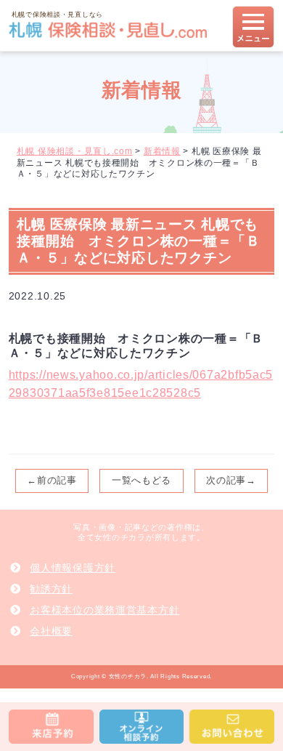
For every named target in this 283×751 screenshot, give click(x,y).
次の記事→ (231, 480)
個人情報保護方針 (72, 568)
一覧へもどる (141, 480)
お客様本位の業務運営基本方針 (104, 610)
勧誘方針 (51, 589)
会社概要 (51, 631)
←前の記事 (52, 480)
